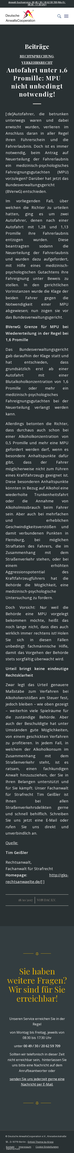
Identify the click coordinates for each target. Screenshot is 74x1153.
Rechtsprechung (37, 56)
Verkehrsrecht (37, 62)
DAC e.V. (50, 900)
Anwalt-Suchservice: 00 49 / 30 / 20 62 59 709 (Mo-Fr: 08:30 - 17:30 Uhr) (37, 3)
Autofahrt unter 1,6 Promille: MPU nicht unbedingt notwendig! (37, 82)
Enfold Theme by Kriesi (40, 1141)
